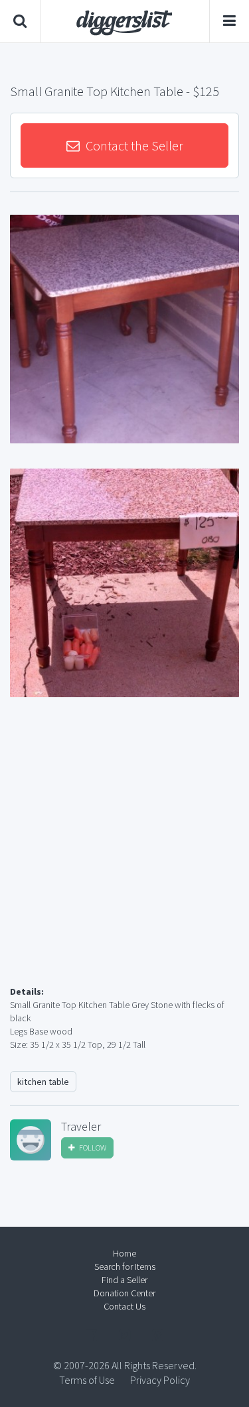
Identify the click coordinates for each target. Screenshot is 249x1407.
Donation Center (124, 1293)
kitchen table (43, 1082)
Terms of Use (87, 1379)
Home (124, 1253)
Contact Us (124, 1306)
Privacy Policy (160, 1379)
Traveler (81, 1126)
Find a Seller (124, 1280)
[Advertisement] (124, 857)
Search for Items (124, 1266)
